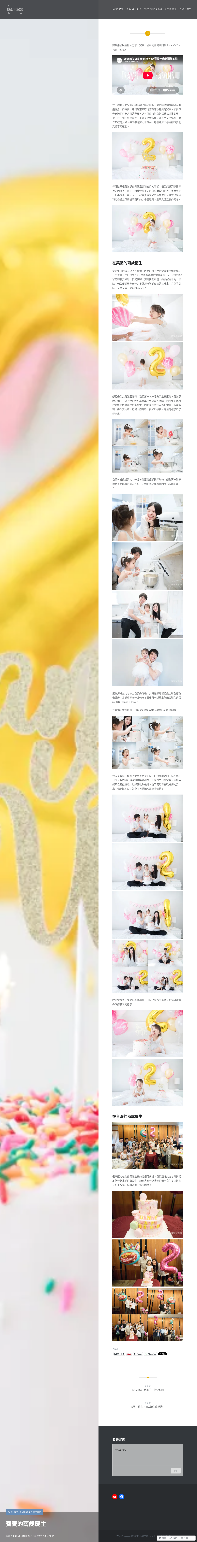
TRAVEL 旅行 (134, 9)
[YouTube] (114, 1496)
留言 (176, 1470)
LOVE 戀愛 (171, 9)
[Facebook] (121, 1496)
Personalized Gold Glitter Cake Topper (155, 709)
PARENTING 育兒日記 (30, 1512)
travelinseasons (24, 1536)
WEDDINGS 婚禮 (153, 9)
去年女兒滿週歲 (125, 396)
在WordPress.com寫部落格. (127, 1536)
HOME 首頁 (118, 9)
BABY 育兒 (185, 9)
